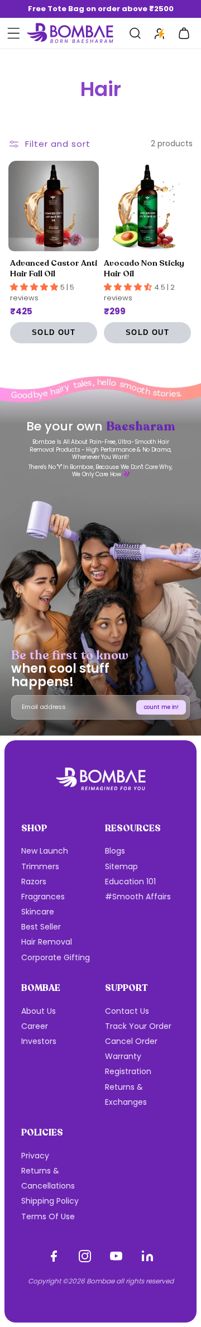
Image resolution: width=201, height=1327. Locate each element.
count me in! (161, 707)
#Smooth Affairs (138, 896)
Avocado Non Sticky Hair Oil (144, 268)
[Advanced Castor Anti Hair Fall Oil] (53, 206)
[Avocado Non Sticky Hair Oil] (147, 206)
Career (34, 1026)
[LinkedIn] (147, 1256)
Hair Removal (46, 941)
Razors (33, 881)
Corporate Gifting (55, 957)
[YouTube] (116, 1256)
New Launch (44, 850)
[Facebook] (54, 1256)
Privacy (35, 1155)
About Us (38, 1011)
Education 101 (130, 881)
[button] (13, 33)
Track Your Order (138, 1026)
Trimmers (40, 866)
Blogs (115, 850)
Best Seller (41, 926)
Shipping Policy (50, 1200)
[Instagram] (85, 1256)
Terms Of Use (48, 1216)
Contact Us (127, 1011)
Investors (38, 1041)
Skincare (37, 911)
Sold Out (53, 333)
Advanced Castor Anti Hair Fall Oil (53, 268)
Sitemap (121, 866)
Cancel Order (131, 1041)
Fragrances (43, 896)
